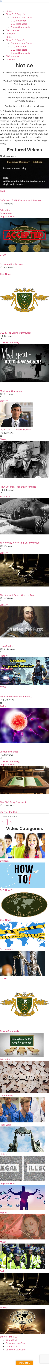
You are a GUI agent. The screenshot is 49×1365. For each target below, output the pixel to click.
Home (8, 11)
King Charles (6, 646)
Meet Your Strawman (11, 391)
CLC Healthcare (19, 24)
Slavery (4, 400)
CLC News (5, 274)
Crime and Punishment (11, 264)
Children (4, 861)
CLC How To (6, 890)
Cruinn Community (20, 27)
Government (6, 213)
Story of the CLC (9, 812)
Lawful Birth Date (9, 751)
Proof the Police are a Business (16, 696)
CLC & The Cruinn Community (15, 332)
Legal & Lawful (7, 216)
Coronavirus (6, 949)
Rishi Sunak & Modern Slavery (15, 429)
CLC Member (12, 30)
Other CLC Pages (14, 14)
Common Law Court (21, 17)
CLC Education (18, 20)
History (3, 655)
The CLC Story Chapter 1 (13, 802)
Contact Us (11, 1340)
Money (3, 1212)
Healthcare (5, 496)
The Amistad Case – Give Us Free (17, 595)
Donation (10, 33)
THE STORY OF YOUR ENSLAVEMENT (19, 543)
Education (5, 210)
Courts (3, 978)
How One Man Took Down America (18, 486)
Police (3, 706)
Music (3, 1242)
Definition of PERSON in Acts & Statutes (20, 200)
